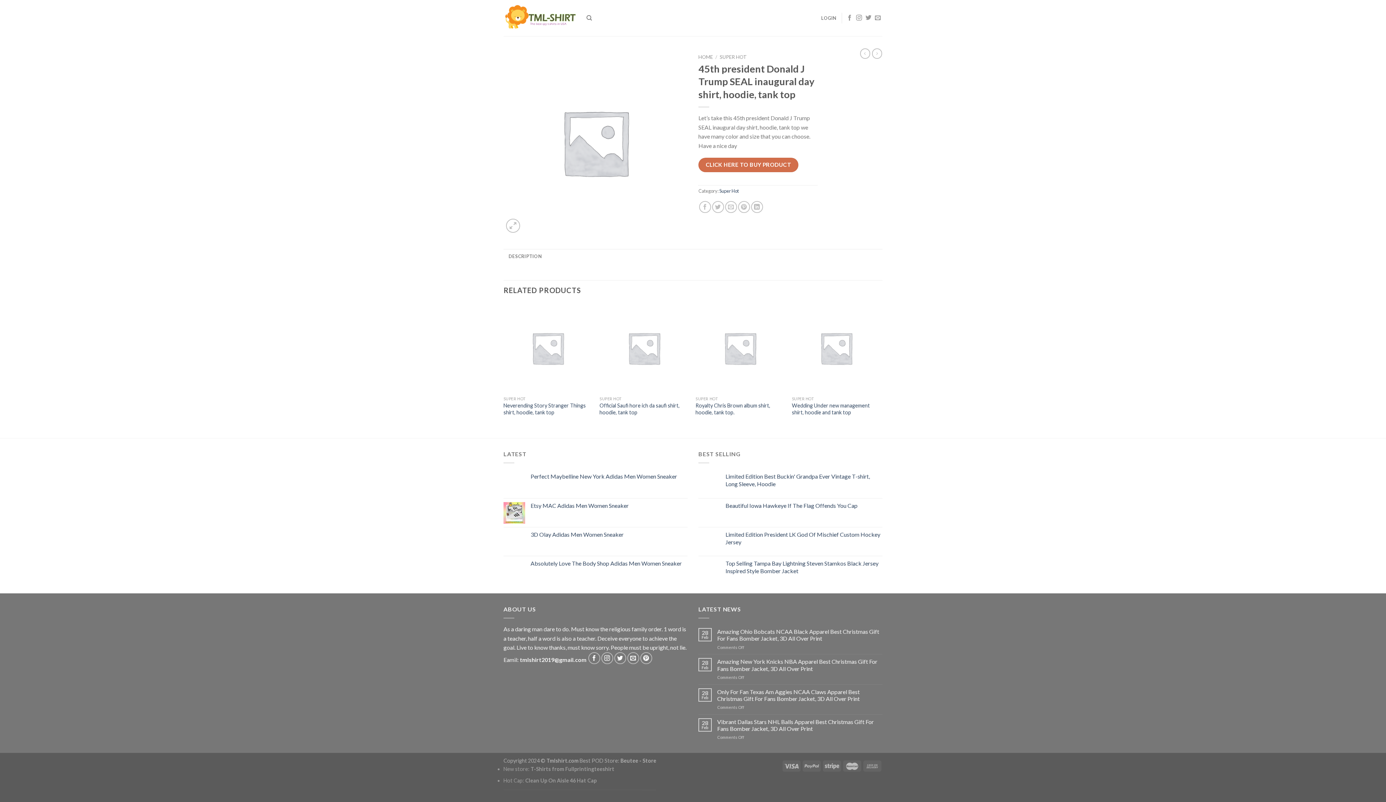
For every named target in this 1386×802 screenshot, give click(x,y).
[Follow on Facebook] (850, 18)
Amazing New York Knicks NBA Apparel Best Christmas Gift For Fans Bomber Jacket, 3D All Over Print (797, 665)
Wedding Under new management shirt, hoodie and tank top (831, 408)
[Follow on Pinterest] (646, 658)
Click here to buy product (749, 164)
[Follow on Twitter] (868, 18)
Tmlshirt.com (562, 761)
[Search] (589, 18)
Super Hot (733, 57)
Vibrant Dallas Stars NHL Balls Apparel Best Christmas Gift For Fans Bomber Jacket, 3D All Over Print (795, 725)
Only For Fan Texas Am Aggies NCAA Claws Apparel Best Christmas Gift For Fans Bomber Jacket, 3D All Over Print (788, 695)
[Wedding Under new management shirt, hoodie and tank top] (836, 348)
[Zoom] (513, 226)
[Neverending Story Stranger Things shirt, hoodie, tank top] (548, 348)
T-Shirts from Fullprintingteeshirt (572, 769)
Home (705, 57)
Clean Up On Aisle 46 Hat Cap (561, 780)
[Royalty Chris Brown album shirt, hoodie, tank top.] (740, 348)
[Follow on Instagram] (859, 18)
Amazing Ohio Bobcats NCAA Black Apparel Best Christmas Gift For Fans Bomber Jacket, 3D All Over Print (798, 635)
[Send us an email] (878, 18)
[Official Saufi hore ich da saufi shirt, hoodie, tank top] (644, 348)
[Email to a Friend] (731, 207)
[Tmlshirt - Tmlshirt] (540, 18)
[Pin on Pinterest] (744, 207)
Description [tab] (525, 256)
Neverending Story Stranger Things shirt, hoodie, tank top (545, 408)
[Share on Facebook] (705, 207)
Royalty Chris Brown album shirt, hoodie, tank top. (733, 408)
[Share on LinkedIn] (757, 207)
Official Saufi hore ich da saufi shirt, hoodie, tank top (640, 408)
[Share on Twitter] (718, 207)
